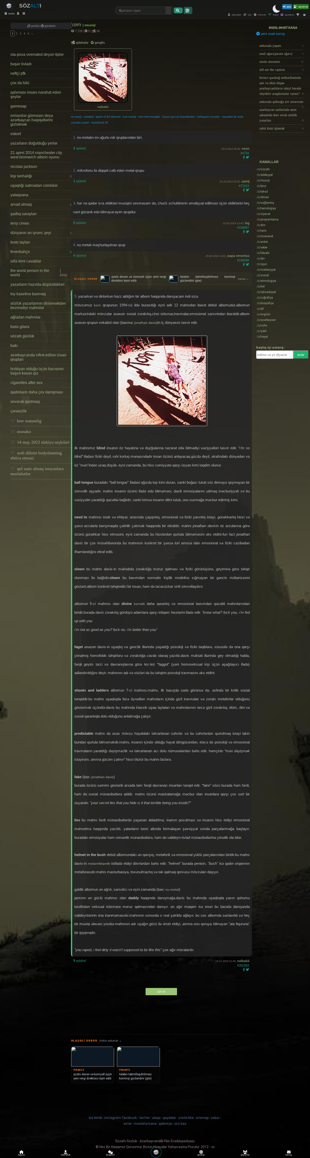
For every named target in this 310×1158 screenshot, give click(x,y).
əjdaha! (79, 148)
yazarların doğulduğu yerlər (33, 143)
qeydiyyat (303, 6)
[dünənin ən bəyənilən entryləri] (298, 15)
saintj (245, 181)
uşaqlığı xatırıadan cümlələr (34, 185)
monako (23, 431)
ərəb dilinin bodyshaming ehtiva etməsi (36, 455)
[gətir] (178, 10)
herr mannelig (28, 420)
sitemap (202, 1118)
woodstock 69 (100, 122)
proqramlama (268, 219)
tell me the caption (281, 70)
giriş (289, 6)
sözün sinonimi (281, 62)
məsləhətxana (283, 28)
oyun (262, 264)
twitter (144, 1118)
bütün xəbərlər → (111, 1040)
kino (261, 186)
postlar (261, 14)
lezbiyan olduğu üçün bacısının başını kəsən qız (37, 371)
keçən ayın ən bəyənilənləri (178, 116)
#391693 (243, 965)
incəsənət (265, 236)
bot (261, 286)
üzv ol (161, 991)
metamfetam (97, 863)
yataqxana (19, 195)
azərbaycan (266, 320)
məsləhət (236, 14)
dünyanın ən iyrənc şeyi (40, 233)
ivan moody (129, 116)
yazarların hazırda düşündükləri (37, 284)
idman (263, 197)
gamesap (18, 106)
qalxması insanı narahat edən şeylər (35, 94)
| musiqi (89, 25)
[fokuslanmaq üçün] (24, 13)
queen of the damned (108, 116)
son (249, 14)
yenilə (35, 26)
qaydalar (169, 1118)
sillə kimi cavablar (25, 261)
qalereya (289, 14)
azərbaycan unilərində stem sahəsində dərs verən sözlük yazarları (281, 115)
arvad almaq (40, 204)
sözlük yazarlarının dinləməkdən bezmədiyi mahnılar (38, 305)
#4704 (244, 153)
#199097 (243, 227)
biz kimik (96, 1118)
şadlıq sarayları (23, 214)
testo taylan (20, 242)
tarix (261, 230)
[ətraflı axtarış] (188, 10)
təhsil (262, 191)
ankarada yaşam (281, 46)
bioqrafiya (265, 303)
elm (261, 225)
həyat (262, 336)
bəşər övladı (20, 64)
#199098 (243, 260)
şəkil (262, 331)
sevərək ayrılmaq (25, 402)
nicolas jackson (23, 166)
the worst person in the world (38, 273)
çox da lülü (19, 83)
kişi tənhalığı (40, 176)
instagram (112, 1118)
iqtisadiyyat (266, 292)
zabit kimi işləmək (281, 128)
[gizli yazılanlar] (18, 13)
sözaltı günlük (22, 336)
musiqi (263, 180)
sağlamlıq (265, 202)
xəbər (262, 247)
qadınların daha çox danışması (36, 392)
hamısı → (243, 278)
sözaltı (263, 169)
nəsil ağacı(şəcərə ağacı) (281, 54)
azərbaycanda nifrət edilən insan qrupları (38, 357)
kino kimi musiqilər (149, 116)
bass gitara (19, 327)
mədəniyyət (266, 269)
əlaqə (156, 1118)
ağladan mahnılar (25, 317)
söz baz (180, 1123)
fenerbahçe (40, 252)
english (263, 314)
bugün (11, 13)
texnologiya (266, 208)
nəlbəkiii (243, 961)
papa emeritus (238, 256)
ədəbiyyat (265, 175)
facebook (129, 1118)
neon (245, 148)
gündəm (49, 26)
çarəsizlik (18, 411)
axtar (300, 355)
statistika (186, 1118)
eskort (15, 134)
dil (260, 308)
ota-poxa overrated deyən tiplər (37, 54)
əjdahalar (82, 42)
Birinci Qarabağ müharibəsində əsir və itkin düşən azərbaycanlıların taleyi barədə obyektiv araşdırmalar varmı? (281, 86)
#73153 (244, 186)
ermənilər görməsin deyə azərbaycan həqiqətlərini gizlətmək (31, 120)
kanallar (269, 162)
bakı (14, 345)
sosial (263, 275)
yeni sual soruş (272, 34)
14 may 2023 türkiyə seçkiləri (43, 442)
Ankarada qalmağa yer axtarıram (281, 103)
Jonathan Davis (145, 323)
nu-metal (76, 116)
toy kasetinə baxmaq (40, 294)
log (247, 223)
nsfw (262, 325)
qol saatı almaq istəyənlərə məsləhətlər (37, 471)
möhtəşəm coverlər (208, 116)
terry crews (19, 223)
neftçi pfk (18, 73)
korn (77, 24)
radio (275, 14)
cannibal (88, 116)
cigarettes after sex (26, 383)
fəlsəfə (263, 253)
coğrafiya (265, 297)
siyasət (263, 214)
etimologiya (266, 281)
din (261, 258)
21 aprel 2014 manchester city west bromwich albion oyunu (36, 155)
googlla (99, 42)
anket (262, 242)
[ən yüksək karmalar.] (305, 15)
